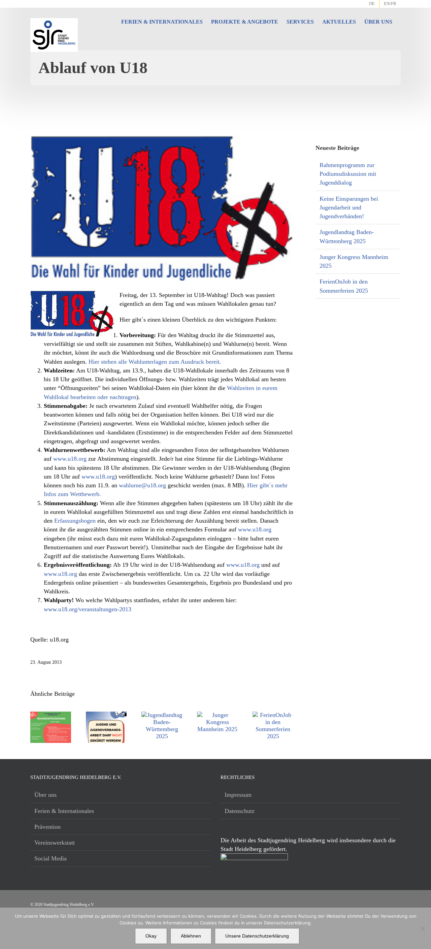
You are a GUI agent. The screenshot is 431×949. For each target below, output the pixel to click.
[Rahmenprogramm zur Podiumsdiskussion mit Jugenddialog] (50, 715)
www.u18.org (70, 458)
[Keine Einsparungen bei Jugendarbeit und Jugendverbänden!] (106, 715)
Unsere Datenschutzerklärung (257, 936)
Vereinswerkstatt (54, 842)
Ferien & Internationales (64, 811)
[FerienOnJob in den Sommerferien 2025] (273, 715)
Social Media (50, 858)
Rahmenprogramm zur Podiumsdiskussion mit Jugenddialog (348, 174)
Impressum (238, 794)
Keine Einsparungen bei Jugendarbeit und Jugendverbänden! (349, 207)
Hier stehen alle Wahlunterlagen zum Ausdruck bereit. (155, 361)
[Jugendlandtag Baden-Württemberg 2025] (161, 715)
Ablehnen (191, 936)
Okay (151, 936)
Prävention (47, 826)
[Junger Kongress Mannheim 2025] (217, 715)
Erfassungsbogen (75, 520)
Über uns (45, 794)
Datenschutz (240, 811)
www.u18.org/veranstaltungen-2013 (87, 609)
